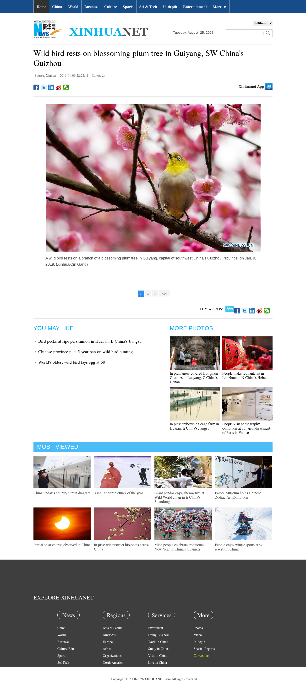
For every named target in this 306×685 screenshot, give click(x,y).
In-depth (170, 6)
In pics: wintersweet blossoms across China (121, 546)
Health (61, 669)
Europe (108, 641)
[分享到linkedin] (51, 87)
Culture (110, 6)
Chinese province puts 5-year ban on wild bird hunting (85, 351)
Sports (128, 6)
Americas (109, 634)
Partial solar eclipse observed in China (62, 544)
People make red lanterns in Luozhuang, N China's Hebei (244, 375)
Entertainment (195, 6)
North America (113, 662)
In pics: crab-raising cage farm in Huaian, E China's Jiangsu (194, 426)
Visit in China (157, 655)
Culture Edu (65, 648)
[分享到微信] (66, 87)
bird (230, 309)
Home (41, 6)
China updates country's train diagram (61, 492)
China (57, 6)
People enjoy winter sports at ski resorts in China (239, 546)
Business (91, 6)
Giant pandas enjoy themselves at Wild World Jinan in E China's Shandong (179, 497)
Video (198, 634)
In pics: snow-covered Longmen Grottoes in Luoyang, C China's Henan (194, 377)
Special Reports (204, 648)
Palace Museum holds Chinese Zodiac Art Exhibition (238, 495)
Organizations (112, 655)
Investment (155, 628)
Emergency (156, 669)
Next (164, 293)
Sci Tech (63, 662)
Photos (198, 628)
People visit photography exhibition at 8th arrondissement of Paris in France (246, 428)
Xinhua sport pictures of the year (118, 492)
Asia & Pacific (112, 628)
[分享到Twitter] (44, 87)
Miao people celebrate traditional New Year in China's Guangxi (179, 546)
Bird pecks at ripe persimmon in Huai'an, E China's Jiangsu (90, 341)
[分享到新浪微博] (59, 87)
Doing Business (158, 634)
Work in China (158, 641)
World (73, 6)
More (219, 6)
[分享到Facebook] (36, 87)
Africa (107, 648)
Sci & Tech (148, 6)
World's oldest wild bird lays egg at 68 (71, 362)
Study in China (158, 648)
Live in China (157, 662)
